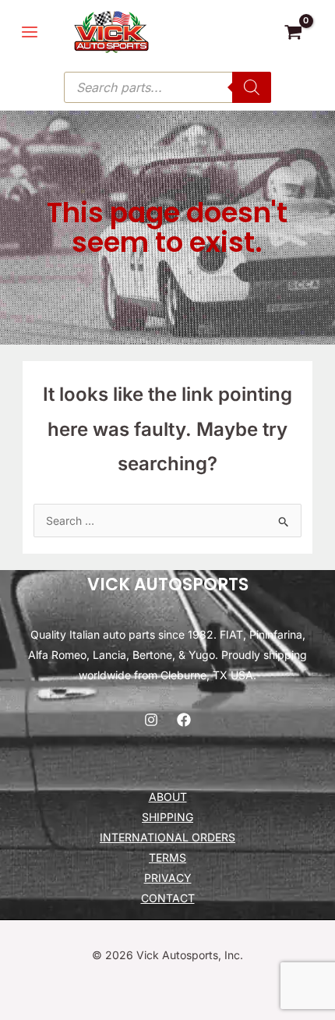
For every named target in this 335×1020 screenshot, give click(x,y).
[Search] (251, 87)
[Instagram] (151, 720)
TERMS (167, 857)
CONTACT (168, 898)
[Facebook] (184, 720)
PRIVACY (168, 877)
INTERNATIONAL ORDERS (167, 837)
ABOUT (168, 796)
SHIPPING (167, 816)
